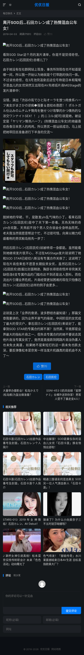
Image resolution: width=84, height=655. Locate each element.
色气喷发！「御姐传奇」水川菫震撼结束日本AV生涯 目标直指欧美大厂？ (62, 560)
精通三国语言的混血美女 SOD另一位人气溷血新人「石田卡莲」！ (62, 483)
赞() (48, 34)
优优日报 (42, 5)
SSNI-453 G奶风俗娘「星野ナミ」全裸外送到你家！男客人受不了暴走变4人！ (63, 394)
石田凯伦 (51, 377)
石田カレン (33, 377)
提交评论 (71, 610)
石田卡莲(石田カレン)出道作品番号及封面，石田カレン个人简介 (22, 443)
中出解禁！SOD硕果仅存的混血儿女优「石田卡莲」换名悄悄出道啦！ (62, 443)
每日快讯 (7, 13)
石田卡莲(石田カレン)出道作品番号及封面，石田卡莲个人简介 (22, 483)
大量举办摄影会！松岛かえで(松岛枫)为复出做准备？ (20, 392)
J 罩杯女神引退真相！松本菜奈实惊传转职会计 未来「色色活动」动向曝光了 (22, 560)
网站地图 (56, 649)
